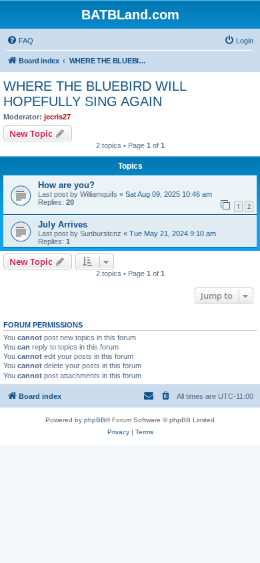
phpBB (94, 420)
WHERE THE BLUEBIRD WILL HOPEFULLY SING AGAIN (94, 94)
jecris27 (57, 117)
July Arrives (62, 224)
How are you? (66, 185)
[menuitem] (20, 41)
